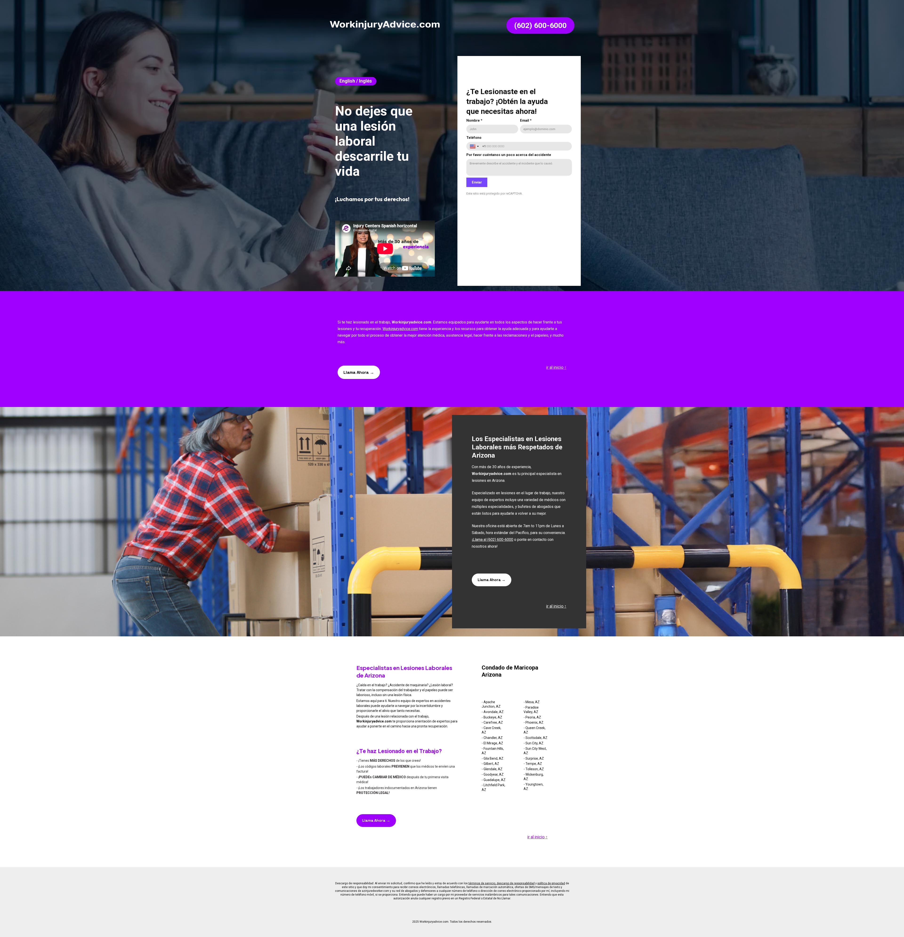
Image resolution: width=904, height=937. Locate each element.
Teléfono (473, 138)
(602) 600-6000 (540, 25)
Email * (526, 120)
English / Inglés (355, 81)
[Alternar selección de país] (474, 146)
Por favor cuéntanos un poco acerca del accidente (508, 155)
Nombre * (474, 120)
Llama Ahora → (358, 372)
